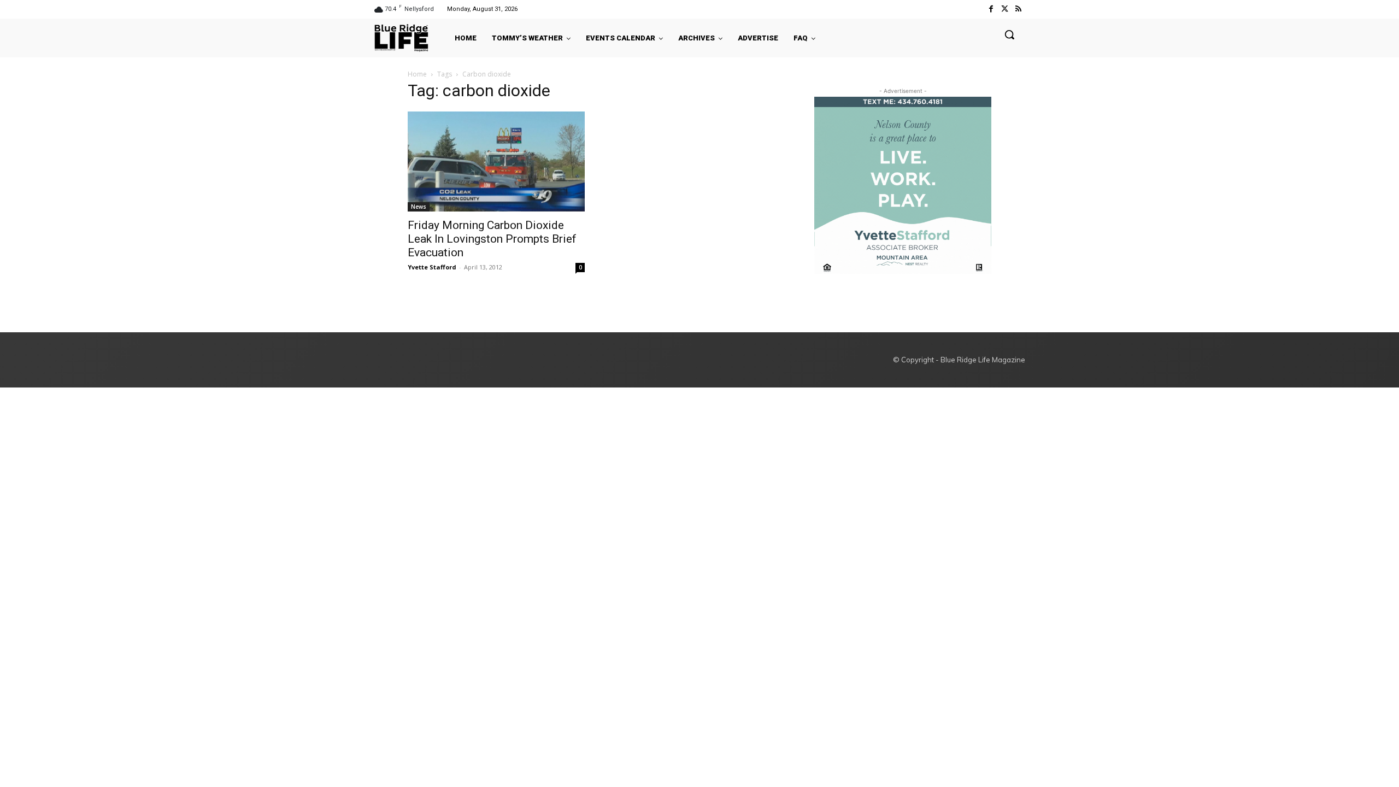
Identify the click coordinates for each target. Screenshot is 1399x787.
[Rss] (1018, 9)
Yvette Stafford (432, 267)
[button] (1009, 34)
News (418, 206)
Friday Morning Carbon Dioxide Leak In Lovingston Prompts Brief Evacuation (492, 239)
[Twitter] (1005, 9)
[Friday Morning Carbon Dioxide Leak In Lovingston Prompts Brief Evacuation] (496, 161)
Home (417, 74)
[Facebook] (990, 9)
